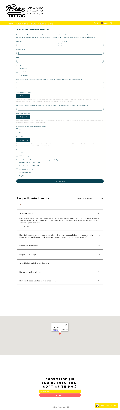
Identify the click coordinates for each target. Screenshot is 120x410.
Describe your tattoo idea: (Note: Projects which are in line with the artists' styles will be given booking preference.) (50, 79)
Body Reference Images (23, 113)
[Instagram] (95, 23)
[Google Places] (92, 23)
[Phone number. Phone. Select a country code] (19, 53)
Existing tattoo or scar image (24, 137)
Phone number (21, 49)
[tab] (22, 204)
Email (18, 57)
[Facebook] (98, 23)
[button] (111, 23)
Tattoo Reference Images (23, 92)
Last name (64, 41)
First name (19, 41)
